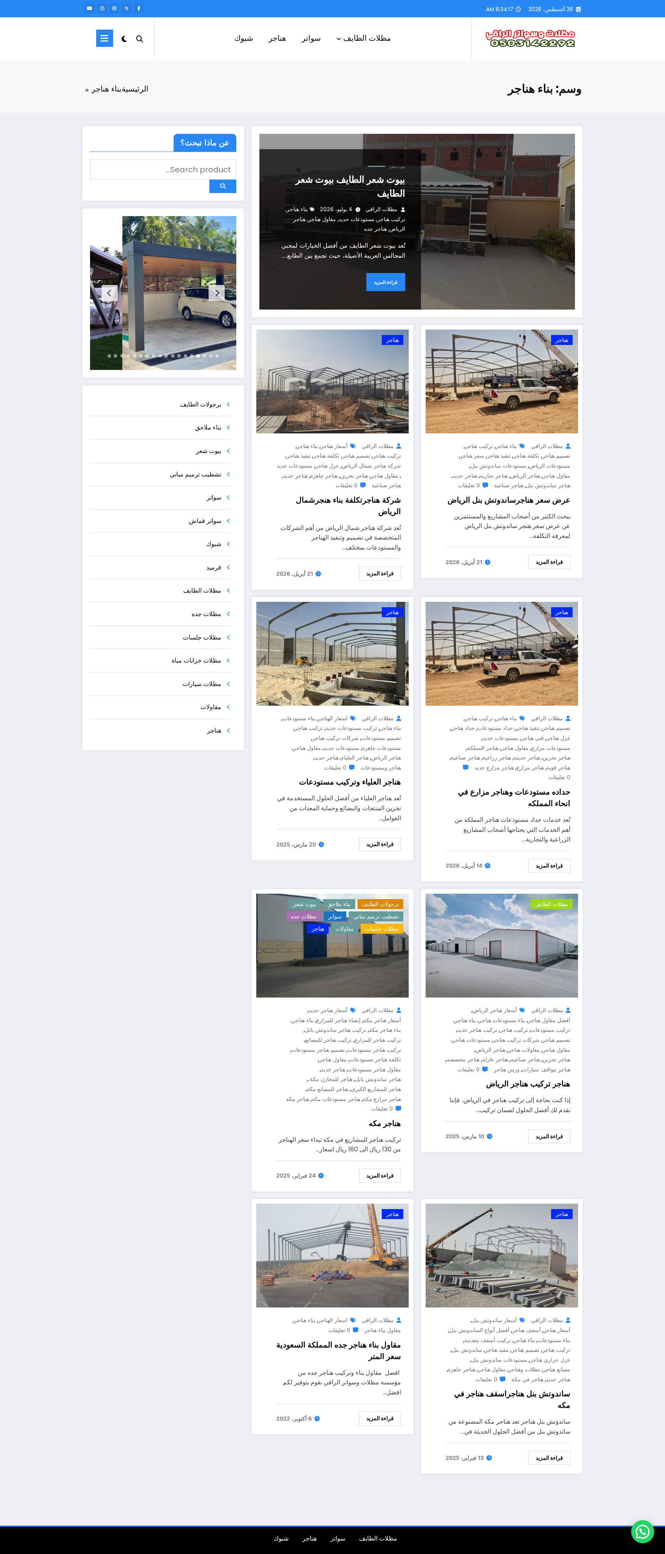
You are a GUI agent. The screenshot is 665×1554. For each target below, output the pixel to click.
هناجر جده (375, 228)
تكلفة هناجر (526, 455)
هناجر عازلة (495, 1059)
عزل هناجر (327, 465)
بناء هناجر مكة (385, 1029)
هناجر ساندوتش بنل (548, 485)
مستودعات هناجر (471, 1039)
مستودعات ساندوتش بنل (498, 465)
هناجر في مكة (527, 1379)
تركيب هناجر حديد (477, 1029)
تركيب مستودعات (550, 1029)
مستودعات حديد (356, 219)
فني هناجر (532, 738)
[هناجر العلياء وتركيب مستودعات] (332, 653)
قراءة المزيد (386, 282)
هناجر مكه (385, 1123)
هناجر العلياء (355, 757)
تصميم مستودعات (381, 738)
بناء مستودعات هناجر (502, 1020)
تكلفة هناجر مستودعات (375, 1059)
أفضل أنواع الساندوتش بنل (479, 1330)
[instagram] (102, 8)
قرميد (213, 567)
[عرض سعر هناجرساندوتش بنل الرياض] (502, 380)
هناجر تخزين (354, 475)
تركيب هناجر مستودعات (374, 1049)
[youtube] (89, 8)
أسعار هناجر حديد (328, 1010)
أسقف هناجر (526, 1330)
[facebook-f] (139, 8)
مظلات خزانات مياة (196, 660)
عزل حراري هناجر (550, 1359)
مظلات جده (304, 916)
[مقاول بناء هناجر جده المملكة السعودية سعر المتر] (332, 1255)
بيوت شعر (397, 166)
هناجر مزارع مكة (382, 1099)
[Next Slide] (110, 293)
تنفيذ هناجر (499, 455)
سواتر (311, 38)
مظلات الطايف (367, 38)
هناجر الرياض (525, 475)
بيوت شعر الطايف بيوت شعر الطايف (350, 186)
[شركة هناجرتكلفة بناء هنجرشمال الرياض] (332, 380)
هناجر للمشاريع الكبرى (376, 1089)
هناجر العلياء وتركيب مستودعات (350, 781)
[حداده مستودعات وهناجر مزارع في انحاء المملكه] (502, 653)
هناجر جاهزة (324, 475)
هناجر (277, 38)
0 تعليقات (469, 485)
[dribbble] (114, 8)
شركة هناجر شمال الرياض (371, 465)
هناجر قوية (558, 767)
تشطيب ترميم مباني (376, 916)
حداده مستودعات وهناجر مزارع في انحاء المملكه (514, 797)
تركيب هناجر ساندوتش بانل (335, 1029)
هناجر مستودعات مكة (336, 1099)
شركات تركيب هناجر (335, 738)
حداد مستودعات (495, 728)
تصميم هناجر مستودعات (318, 1049)
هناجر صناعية (508, 485)
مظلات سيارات (201, 684)
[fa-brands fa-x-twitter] (126, 8)
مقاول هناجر (322, 219)
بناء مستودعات (298, 718)
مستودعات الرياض (549, 465)
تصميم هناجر (556, 455)
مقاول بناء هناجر (382, 1330)
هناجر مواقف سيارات (546, 1069)
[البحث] (139, 38)
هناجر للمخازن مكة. (330, 1079)
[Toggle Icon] (104, 38)
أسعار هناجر (334, 446)
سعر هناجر (472, 455)
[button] (642, 1531)
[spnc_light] (124, 38)
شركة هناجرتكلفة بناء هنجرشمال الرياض (348, 505)
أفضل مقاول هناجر (549, 1020)
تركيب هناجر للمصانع (328, 1039)
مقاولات (345, 928)
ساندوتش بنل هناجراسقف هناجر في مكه (512, 1399)
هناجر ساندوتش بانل (378, 1079)
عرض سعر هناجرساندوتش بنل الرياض (509, 500)
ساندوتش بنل (467, 1349)
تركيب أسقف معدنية (487, 1340)
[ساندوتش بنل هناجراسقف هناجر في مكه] (502, 1255)
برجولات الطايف (380, 904)
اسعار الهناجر (333, 718)
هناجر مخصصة (463, 1059)
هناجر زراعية (497, 757)
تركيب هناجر (391, 219)
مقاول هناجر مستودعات (374, 1069)
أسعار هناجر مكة (382, 1020)
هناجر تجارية (494, 475)
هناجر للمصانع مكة (327, 1089)
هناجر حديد (465, 475)
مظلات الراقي (382, 209)
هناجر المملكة (482, 748)
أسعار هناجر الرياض (495, 1010)
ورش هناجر (507, 1069)
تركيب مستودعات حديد (351, 728)
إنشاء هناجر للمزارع (338, 1020)
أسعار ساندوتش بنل (494, 1320)
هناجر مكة (297, 1099)
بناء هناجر (297, 209)
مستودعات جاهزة (381, 748)
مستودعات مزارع (550, 748)
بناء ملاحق (339, 904)
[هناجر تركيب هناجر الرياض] (502, 945)
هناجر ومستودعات (381, 767)
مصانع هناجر (556, 1369)
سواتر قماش (205, 520)
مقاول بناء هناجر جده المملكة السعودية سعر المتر (338, 1350)
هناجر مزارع (530, 767)
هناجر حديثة (527, 757)
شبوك (243, 38)
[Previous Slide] (217, 293)
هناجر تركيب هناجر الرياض (528, 1083)
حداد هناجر (463, 728)
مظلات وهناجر (524, 1369)
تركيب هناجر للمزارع (377, 1039)
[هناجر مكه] (332, 945)
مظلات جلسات (382, 928)
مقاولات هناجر (524, 1049)
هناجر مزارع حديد (494, 767)
